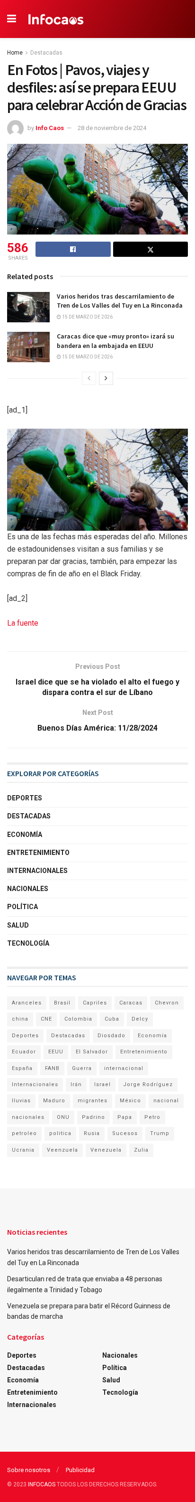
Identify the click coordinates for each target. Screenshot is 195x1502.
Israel (102, 1084)
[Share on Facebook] (73, 249)
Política (22, 907)
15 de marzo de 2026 (87, 316)
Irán (76, 1084)
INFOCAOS (41, 1484)
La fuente (22, 623)
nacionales (28, 1117)
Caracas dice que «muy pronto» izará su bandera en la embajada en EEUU (115, 341)
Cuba (112, 1019)
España (22, 1068)
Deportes (24, 798)
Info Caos (49, 127)
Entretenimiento (38, 852)
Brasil (62, 1003)
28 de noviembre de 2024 (112, 127)
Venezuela (106, 1150)
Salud (18, 925)
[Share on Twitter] (150, 249)
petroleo (24, 1133)
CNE (46, 1019)
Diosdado (111, 1036)
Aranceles (27, 1003)
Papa (124, 1117)
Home (15, 52)
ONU (63, 1117)
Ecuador (24, 1052)
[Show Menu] (11, 19)
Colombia (78, 1019)
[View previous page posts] (89, 378)
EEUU (55, 1052)
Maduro (54, 1101)
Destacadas (46, 52)
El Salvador (92, 1052)
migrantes (92, 1101)
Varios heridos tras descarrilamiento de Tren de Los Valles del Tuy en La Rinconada (120, 301)
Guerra (82, 1068)
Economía (24, 834)
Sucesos (125, 1133)
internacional (123, 1068)
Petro (152, 1117)
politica (60, 1133)
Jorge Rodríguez (148, 1084)
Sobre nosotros (28, 1470)
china (20, 1019)
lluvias (21, 1101)
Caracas (130, 1003)
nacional (166, 1101)
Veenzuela (62, 1150)
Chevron (167, 1003)
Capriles (95, 1003)
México (130, 1101)
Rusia (92, 1133)
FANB (52, 1068)
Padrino (93, 1117)
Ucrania (23, 1150)
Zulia (141, 1150)
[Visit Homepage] (56, 18)
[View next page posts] (106, 378)
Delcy (140, 1019)
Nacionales (27, 888)
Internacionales (37, 870)
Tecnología (28, 943)
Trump (159, 1133)
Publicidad (80, 1470)
